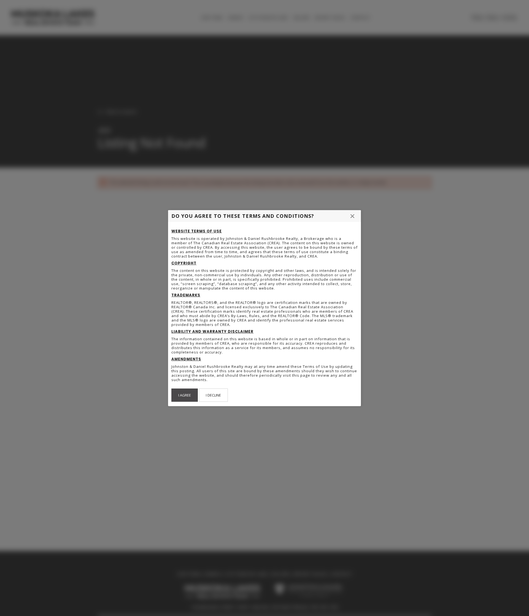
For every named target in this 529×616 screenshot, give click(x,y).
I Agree (184, 395)
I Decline (213, 395)
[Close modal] (352, 215)
